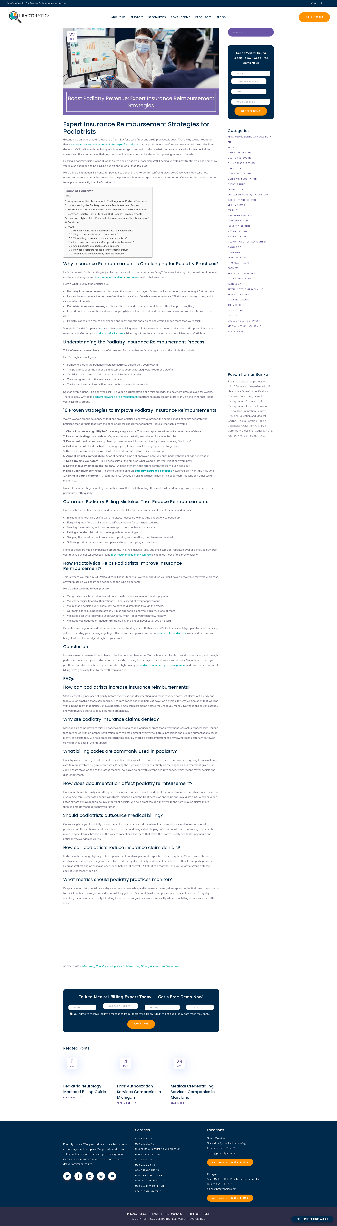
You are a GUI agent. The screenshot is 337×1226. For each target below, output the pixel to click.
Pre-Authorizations (240, 278)
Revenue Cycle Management (245, 289)
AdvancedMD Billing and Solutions (250, 136)
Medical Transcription (149, 1186)
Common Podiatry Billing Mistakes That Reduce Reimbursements (105, 214)
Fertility (233, 210)
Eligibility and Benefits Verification (158, 1149)
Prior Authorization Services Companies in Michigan (139, 1091)
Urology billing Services (244, 320)
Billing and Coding (240, 157)
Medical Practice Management (247, 241)
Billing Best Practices (242, 163)
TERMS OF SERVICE (198, 1214)
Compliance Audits (240, 173)
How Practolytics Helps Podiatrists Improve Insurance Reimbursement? (108, 218)
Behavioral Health (239, 152)
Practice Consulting (241, 273)
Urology (233, 315)
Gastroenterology (240, 215)
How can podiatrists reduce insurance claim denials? (100, 249)
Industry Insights (239, 226)
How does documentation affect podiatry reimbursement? (103, 242)
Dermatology (236, 189)
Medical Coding (238, 236)
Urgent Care (236, 310)
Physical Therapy (239, 262)
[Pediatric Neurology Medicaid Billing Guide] (87, 1081)
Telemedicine (236, 305)
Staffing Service (238, 299)
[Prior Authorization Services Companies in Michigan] (141, 1081)
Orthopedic (235, 252)
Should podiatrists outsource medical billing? (97, 246)
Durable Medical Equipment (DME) (249, 194)
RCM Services (143, 1138)
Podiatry (233, 268)
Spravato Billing (238, 294)
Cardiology (235, 168)
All (230, 142)
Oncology (234, 247)
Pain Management (239, 257)
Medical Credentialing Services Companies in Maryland (193, 1091)
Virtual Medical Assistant (244, 326)
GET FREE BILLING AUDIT (312, 1219)
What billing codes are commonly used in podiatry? (100, 238)
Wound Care (235, 331)
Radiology (234, 284)
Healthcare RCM (238, 220)
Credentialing (237, 184)
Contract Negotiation (242, 179)
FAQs (71, 226)
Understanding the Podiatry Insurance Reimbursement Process (104, 205)
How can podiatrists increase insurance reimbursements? (103, 230)
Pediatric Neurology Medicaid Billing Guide (84, 1088)
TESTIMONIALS (173, 1214)
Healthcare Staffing (148, 1191)
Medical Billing (237, 231)
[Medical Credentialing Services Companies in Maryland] (195, 1081)
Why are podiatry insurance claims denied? (96, 234)
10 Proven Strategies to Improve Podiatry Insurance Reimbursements (107, 209)
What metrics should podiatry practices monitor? (98, 253)
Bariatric (234, 147)
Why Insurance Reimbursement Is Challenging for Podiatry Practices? (107, 201)
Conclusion (74, 222)
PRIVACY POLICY (136, 1214)
